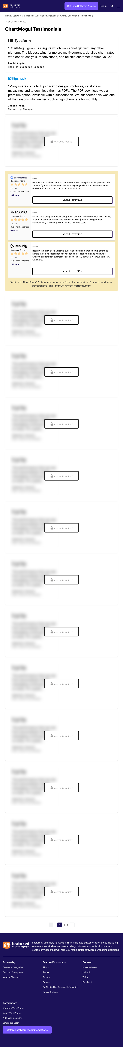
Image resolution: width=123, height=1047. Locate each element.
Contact (47, 982)
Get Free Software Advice (81, 5)
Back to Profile (17, 21)
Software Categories (23, 15)
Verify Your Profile (12, 1013)
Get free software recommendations (27, 1029)
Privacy (46, 977)
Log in (103, 6)
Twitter (85, 977)
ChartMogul (73, 15)
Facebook (87, 982)
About (46, 967)
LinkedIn (86, 972)
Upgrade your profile (55, 282)
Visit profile (72, 199)
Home (8, 15)
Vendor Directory (11, 977)
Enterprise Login (11, 1023)
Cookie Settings (50, 992)
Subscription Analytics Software (50, 15)
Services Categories (13, 972)
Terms (46, 972)
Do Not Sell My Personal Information (60, 987)
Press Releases (89, 967)
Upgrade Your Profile (13, 1008)
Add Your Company (12, 1018)
